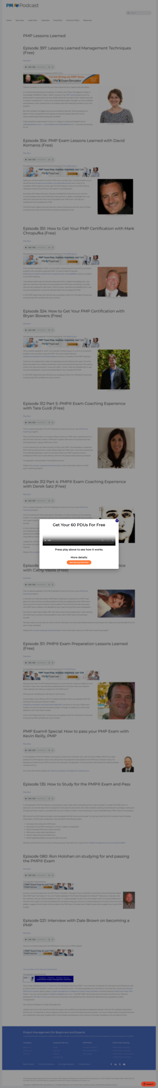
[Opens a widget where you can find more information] (148, 1084)
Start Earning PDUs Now (79, 562)
